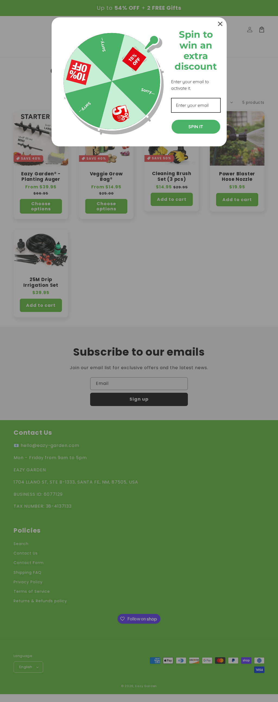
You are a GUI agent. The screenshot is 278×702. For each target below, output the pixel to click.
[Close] (220, 23)
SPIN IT (195, 126)
